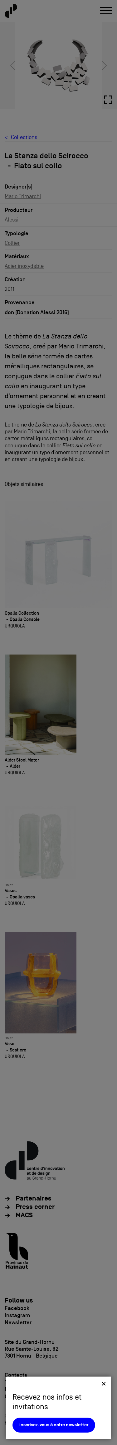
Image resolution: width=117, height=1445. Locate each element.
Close (103, 1383)
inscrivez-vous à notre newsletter (53, 1425)
